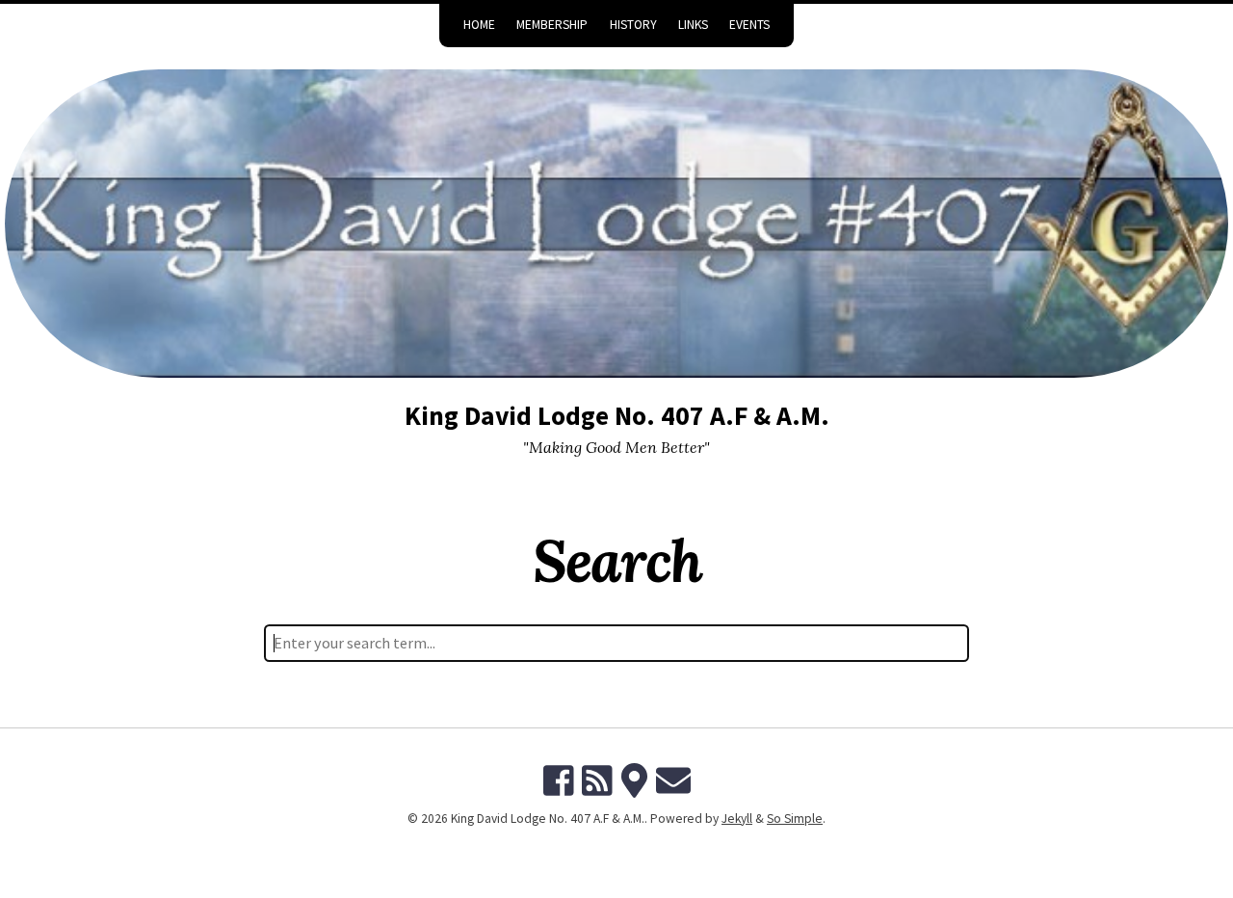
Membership (552, 24)
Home (479, 24)
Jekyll (736, 818)
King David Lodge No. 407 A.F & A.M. (617, 416)
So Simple (795, 818)
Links (693, 24)
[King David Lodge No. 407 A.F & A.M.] (616, 224)
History (633, 24)
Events (749, 24)
